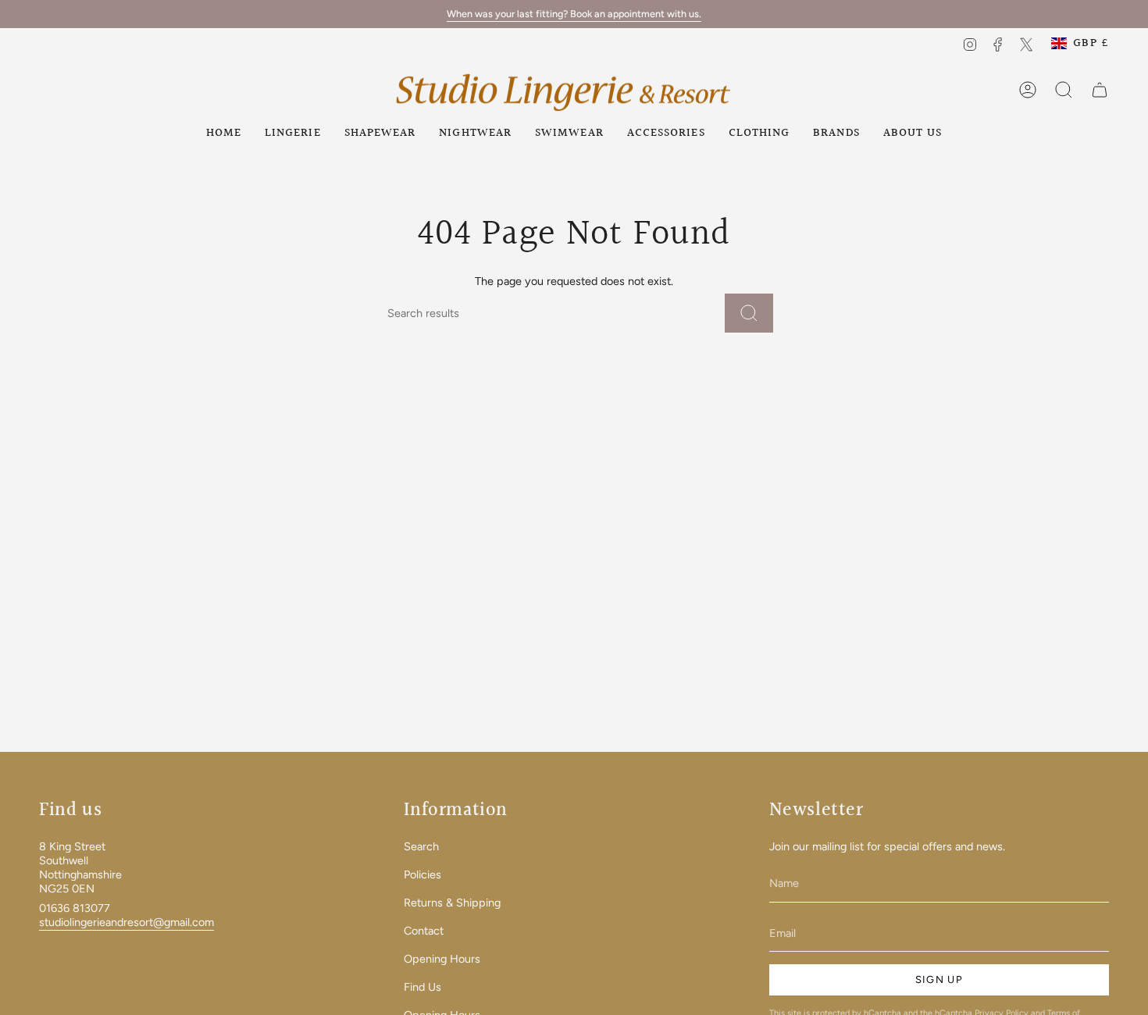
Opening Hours (442, 959)
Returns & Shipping (452, 903)
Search (421, 846)
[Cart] (1100, 90)
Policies (422, 874)
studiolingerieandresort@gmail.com (126, 922)
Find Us (422, 987)
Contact (424, 931)
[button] (293, 132)
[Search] (749, 313)
